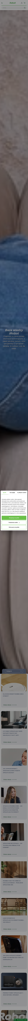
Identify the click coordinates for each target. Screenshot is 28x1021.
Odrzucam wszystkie (14, 527)
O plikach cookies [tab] (21, 492)
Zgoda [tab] (4, 492)
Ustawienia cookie (13, 522)
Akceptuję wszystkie (14, 517)
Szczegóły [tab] (12, 492)
